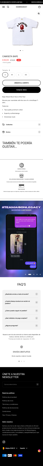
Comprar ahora (21, 90)
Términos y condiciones (10, 404)
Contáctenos (6, 411)
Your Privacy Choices (9, 415)
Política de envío (7, 401)
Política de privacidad (9, 397)
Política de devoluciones (10, 408)
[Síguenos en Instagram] (3, 441)
